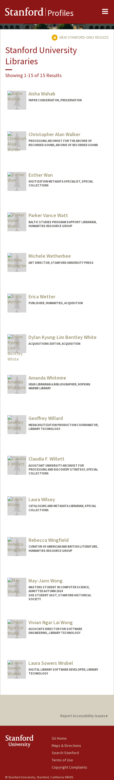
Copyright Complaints (69, 767)
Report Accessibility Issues (83, 715)
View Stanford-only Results (83, 37)
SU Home (59, 738)
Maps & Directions (66, 745)
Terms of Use (62, 759)
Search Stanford (65, 752)
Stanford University (28, 741)
